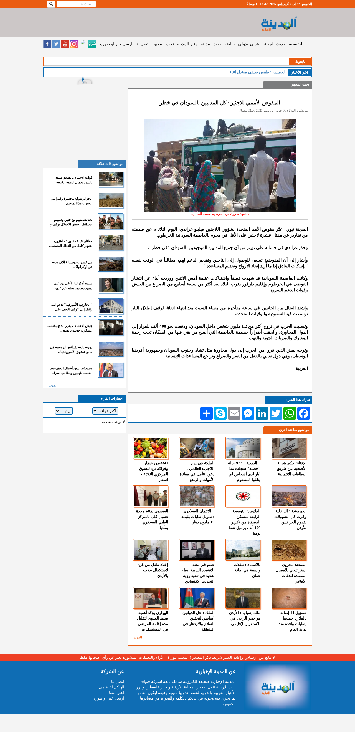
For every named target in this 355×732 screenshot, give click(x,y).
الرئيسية (296, 44)
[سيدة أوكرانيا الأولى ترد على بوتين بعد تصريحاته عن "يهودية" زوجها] (110, 285)
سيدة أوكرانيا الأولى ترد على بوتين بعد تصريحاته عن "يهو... (72, 285)
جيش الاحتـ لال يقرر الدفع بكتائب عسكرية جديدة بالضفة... (69, 328)
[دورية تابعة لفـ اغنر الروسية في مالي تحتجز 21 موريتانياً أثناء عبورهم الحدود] (110, 349)
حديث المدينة (274, 44)
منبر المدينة (187, 44)
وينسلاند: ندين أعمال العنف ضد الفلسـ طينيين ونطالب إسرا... (71, 370)
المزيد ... (136, 637)
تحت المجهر (163, 44)
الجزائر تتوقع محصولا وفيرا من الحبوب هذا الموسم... (71, 201)
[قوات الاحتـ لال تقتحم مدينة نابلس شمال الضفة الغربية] (110, 179)
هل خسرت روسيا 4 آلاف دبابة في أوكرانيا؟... (72, 264)
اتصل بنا (142, 44)
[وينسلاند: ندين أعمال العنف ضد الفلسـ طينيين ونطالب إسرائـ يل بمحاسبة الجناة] (110, 370)
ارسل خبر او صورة (116, 44)
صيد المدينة (211, 44)
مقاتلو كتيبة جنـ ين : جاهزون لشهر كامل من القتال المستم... (70, 243)
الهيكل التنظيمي (111, 687)
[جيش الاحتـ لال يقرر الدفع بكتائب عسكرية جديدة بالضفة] (110, 327)
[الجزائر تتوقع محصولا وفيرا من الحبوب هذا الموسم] (110, 200)
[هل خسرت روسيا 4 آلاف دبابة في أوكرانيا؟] (110, 264)
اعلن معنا (116, 693)
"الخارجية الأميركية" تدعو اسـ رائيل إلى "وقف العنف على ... (72, 307)
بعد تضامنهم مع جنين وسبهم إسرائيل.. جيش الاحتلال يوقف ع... (69, 222)
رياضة (229, 44)
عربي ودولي (248, 44)
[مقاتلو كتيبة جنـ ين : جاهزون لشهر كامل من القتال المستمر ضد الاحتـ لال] (110, 242)
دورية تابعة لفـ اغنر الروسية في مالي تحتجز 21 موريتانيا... (71, 349)
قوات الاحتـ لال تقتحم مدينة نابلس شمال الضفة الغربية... (73, 180)
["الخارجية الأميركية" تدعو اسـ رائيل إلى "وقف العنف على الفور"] (110, 306)
